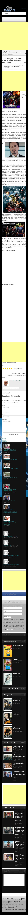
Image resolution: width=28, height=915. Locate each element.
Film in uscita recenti (15, 689)
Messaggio (4, 396)
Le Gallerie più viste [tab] (13, 536)
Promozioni (5, 692)
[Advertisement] (14, 36)
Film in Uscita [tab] (13, 523)
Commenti (20, 416)
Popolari (7, 416)
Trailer (23, 688)
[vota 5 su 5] (11, 345)
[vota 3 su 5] (7, 345)
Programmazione (16, 691)
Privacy (22, 694)
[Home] (15, 8)
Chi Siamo (11, 692)
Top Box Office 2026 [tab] (13, 526)
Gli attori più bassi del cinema (10, 435)
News (6, 19)
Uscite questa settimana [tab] (13, 530)
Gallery (4, 691)
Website (4, 391)
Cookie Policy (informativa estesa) (9, 696)
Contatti (16, 692)
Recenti (13, 416)
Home (3, 51)
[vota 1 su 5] (3, 345)
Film (12, 688)
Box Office (9, 691)
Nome (4, 382)
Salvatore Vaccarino (15, 357)
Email (4, 386)
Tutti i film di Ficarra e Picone (10, 444)
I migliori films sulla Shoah (9, 453)
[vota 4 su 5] (9, 345)
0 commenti (6, 67)
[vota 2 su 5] (5, 345)
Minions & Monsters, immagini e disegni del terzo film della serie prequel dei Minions (19, 599)
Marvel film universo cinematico (12, 66)
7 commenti (12, 428)
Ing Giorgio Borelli (11, 697)
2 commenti (12, 455)
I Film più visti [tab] (10, 533)
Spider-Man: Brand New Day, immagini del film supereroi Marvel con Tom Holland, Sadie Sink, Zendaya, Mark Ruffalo (19, 571)
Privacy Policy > (10, 517)
